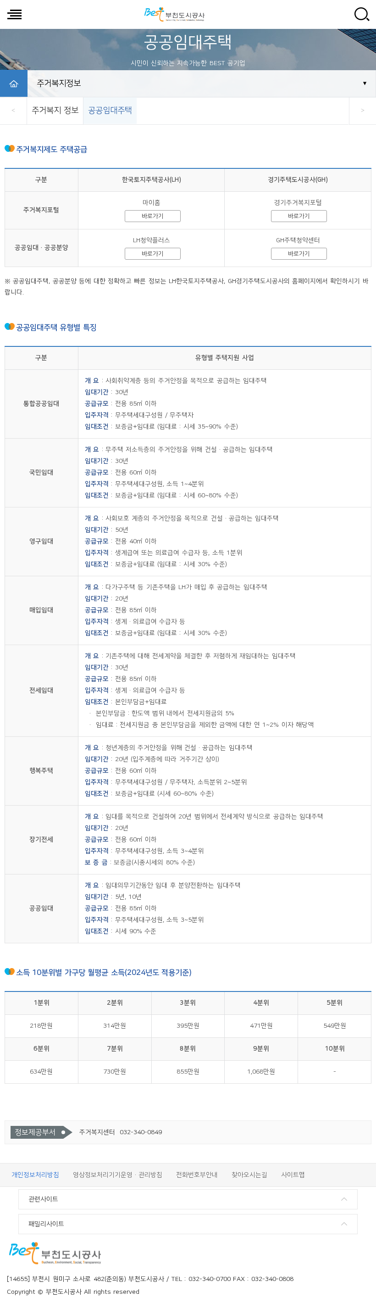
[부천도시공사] (174, 14)
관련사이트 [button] (43, 1199)
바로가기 (153, 216)
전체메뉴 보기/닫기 (14, 14)
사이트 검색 (362, 14)
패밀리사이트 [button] (46, 1224)
